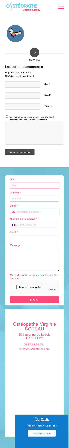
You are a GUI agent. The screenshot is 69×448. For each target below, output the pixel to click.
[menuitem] (59, 6)
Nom (47, 84)
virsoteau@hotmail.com (34, 349)
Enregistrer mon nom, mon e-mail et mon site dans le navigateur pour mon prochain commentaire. (32, 118)
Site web (48, 106)
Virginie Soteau (42, 433)
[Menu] (59, 6)
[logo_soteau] (28, 6)
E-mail (47, 95)
